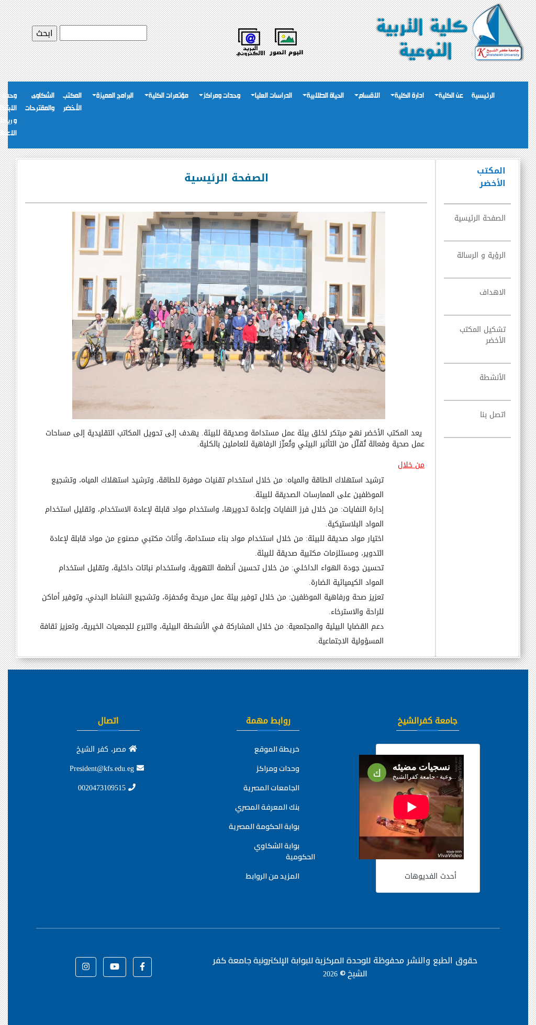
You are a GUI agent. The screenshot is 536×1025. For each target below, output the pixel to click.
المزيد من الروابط (272, 876)
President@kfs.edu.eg (103, 769)
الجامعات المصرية (271, 787)
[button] (142, 967)
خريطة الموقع (276, 749)
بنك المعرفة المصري (267, 807)
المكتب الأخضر (72, 102)
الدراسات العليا (273, 95)
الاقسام (369, 95)
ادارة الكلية (409, 95)
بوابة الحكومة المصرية (264, 826)
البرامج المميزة (114, 95)
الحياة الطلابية (325, 95)
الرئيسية (483, 95)
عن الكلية (451, 95)
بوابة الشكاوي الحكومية (284, 851)
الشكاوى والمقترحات (39, 102)
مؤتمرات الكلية (168, 95)
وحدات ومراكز (221, 95)
